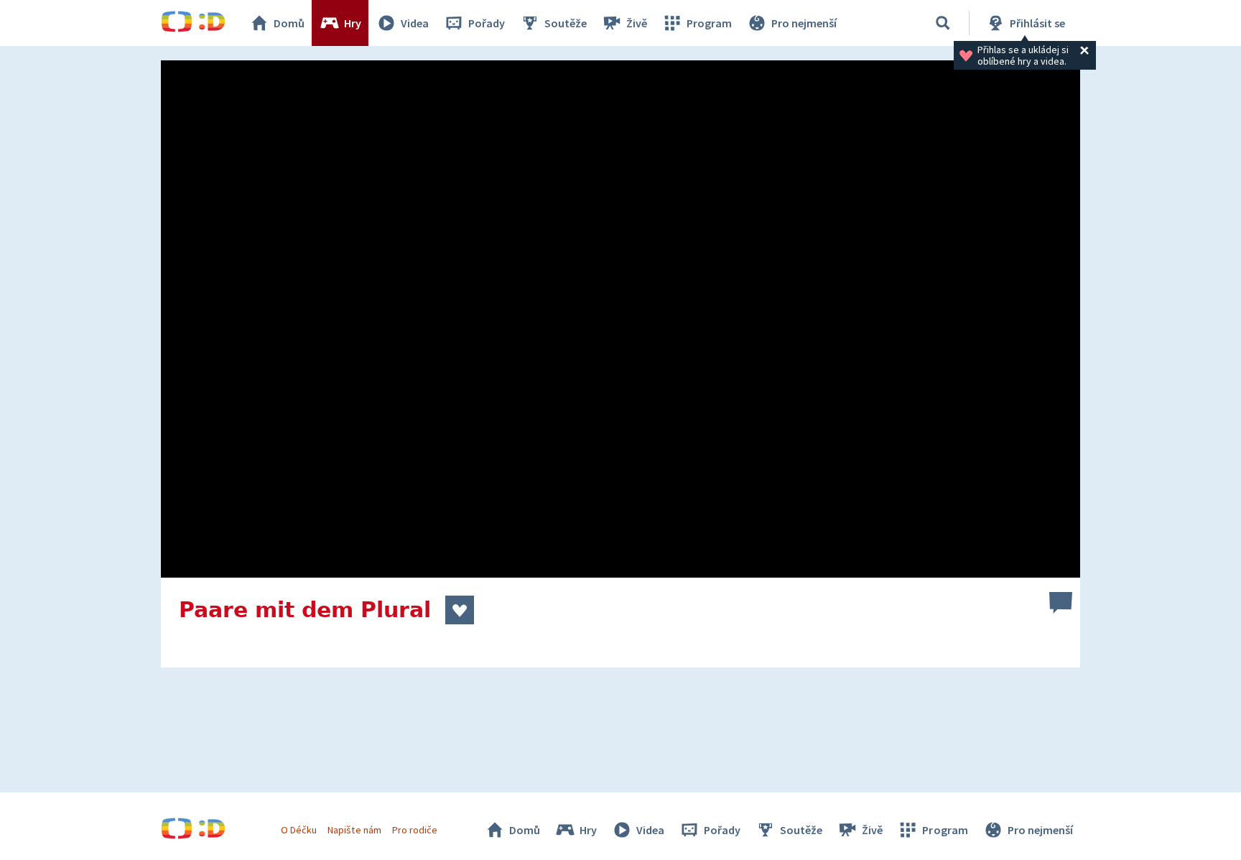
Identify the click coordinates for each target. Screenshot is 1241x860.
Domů (289, 23)
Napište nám (354, 829)
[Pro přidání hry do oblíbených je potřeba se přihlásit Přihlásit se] (459, 610)
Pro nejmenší (804, 23)
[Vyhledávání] (943, 23)
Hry (352, 23)
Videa (415, 23)
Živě (636, 23)
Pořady (486, 23)
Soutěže (565, 23)
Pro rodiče (414, 829)
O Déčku (299, 829)
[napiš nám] (1061, 603)
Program (709, 23)
